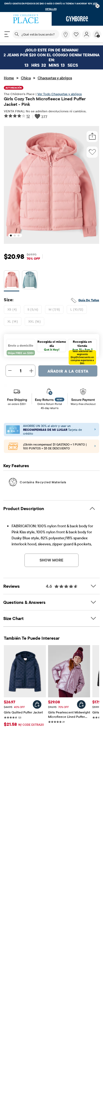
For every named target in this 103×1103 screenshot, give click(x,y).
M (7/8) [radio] (54, 309)
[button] (76, 34)
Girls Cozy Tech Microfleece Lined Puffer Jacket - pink (45, 101)
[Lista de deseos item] (77, 37)
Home (9, 77)
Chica (26, 77)
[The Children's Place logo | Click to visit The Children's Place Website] (26, 19)
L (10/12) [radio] (76, 309)
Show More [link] (51, 560)
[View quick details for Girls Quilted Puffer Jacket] (37, 704)
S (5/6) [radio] (32, 309)
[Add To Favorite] (92, 152)
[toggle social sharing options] (92, 137)
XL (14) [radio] (12, 321)
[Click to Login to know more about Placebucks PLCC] (95, 446)
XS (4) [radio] (12, 309)
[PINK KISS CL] (11, 280)
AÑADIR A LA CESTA (68, 371)
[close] (98, 6)
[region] (51, 6)
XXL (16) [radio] (34, 321)
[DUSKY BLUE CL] (29, 280)
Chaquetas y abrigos (55, 77)
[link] (65, 34)
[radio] (11, 280)
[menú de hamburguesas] (7, 34)
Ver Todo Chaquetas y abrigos (59, 94)
